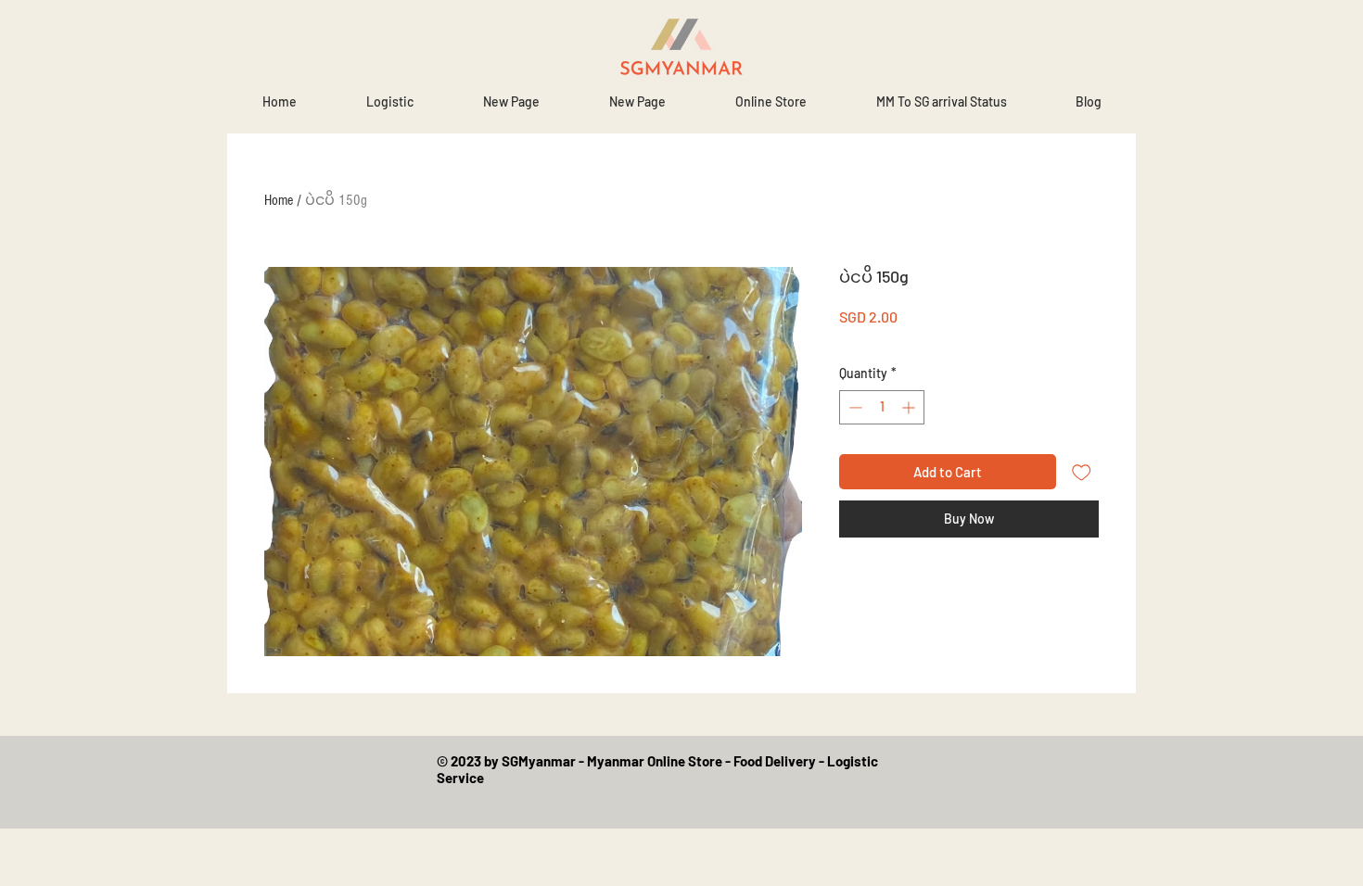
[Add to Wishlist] (1082, 472)
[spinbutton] (881, 407)
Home (278, 200)
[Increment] (910, 407)
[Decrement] (853, 407)
